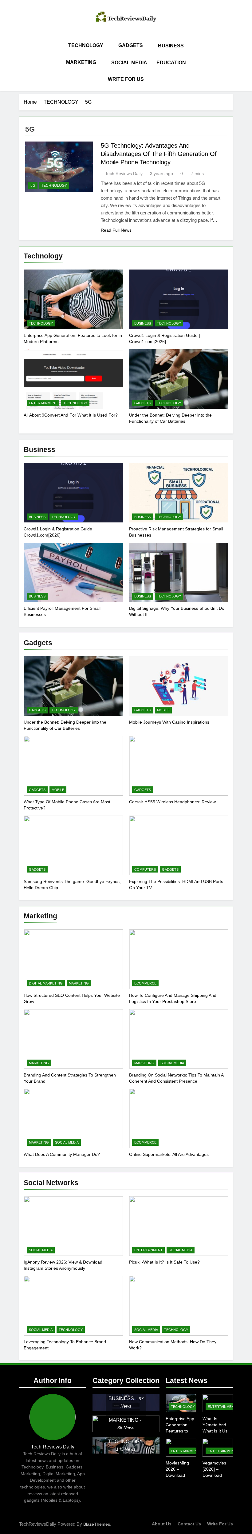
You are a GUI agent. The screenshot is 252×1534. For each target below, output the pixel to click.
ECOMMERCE (145, 983)
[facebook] (22, 18)
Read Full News (116, 230)
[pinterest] (30, 18)
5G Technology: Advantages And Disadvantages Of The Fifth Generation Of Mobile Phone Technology (159, 154)
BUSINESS (171, 45)
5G (32, 185)
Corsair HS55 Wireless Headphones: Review (172, 801)
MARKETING (81, 62)
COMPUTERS (145, 869)
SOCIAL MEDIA (129, 62)
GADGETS (130, 45)
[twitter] (37, 18)
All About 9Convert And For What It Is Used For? (71, 415)
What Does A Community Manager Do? (62, 1154)
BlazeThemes (96, 1524)
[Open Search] (231, 62)
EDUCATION (171, 62)
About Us (161, 1523)
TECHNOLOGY (85, 45)
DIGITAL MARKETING (46, 983)
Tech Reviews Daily (124, 173)
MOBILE (163, 710)
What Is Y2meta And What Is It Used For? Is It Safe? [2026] (218, 1431)
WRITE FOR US (126, 79)
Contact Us (189, 1523)
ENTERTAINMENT (43, 403)
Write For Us (220, 1523)
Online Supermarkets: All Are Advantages (169, 1154)
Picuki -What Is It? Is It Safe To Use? (164, 1262)
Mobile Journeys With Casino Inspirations (169, 722)
